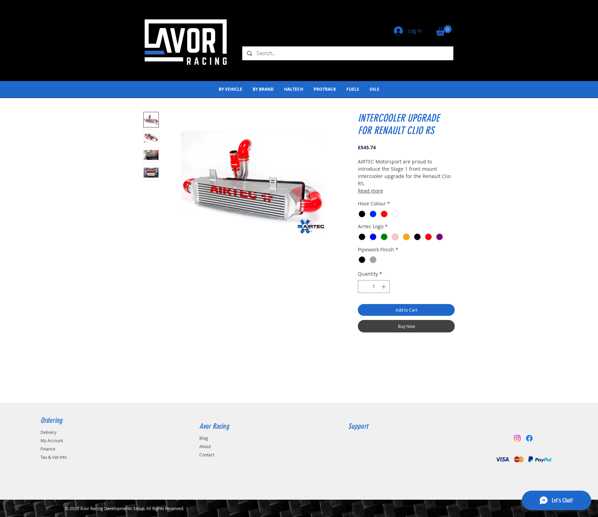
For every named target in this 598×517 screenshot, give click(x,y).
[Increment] (384, 286)
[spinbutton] (374, 286)
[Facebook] (529, 438)
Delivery (48, 432)
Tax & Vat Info (53, 457)
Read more (370, 190)
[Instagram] (517, 438)
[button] (444, 30)
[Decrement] (363, 286)
